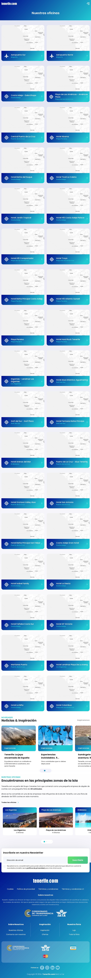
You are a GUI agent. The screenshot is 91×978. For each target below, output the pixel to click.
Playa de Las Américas (56, 830)
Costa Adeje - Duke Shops (23, 95)
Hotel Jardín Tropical (21, 217)
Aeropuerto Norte (64, 55)
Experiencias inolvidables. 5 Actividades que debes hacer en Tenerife (54, 756)
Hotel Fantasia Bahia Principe (70, 421)
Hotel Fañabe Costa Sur (22, 624)
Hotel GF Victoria (64, 624)
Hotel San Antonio (64, 502)
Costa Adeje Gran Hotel (67, 543)
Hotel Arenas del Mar (21, 461)
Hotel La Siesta (63, 583)
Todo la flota (74, 934)
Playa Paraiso (17, 339)
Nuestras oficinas (16, 930)
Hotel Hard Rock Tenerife (68, 339)
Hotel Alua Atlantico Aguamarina (72, 380)
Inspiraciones (83, 720)
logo (9, 3)
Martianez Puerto (19, 664)
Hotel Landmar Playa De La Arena (72, 664)
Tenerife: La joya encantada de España (16, 756)
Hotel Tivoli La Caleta (66, 177)
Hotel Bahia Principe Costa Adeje (26, 299)
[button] (44, 770)
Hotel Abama (62, 136)
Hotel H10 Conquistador (22, 258)
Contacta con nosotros (16, 934)
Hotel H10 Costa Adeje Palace (70, 217)
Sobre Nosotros (16, 924)
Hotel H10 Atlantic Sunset (68, 299)
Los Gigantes (20, 830)
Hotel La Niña (17, 705)
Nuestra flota (74, 924)
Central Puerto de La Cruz (23, 136)
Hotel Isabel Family (20, 583)
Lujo (74, 930)
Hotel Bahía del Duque (21, 177)
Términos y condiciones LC (73, 889)
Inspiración (45, 924)
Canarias (45, 880)
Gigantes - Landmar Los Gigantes (22, 380)
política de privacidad (36, 868)
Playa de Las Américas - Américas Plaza (71, 95)
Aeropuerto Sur (18, 55)
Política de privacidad (26, 889)
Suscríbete (77, 860)
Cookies (10, 889)
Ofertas (45, 934)
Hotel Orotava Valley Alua (23, 502)
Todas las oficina (8, 802)
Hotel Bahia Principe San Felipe (25, 543)
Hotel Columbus (64, 705)
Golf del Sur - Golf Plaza (22, 421)
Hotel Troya (61, 258)
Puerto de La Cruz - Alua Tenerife (71, 461)
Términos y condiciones (48, 889)
